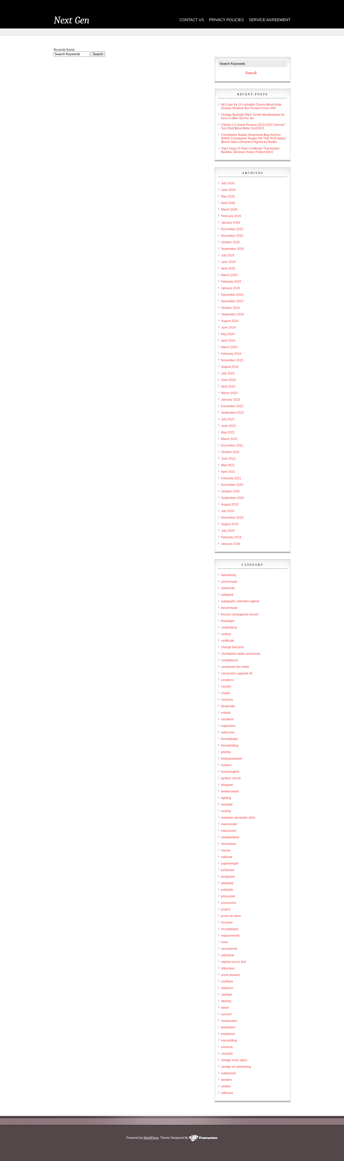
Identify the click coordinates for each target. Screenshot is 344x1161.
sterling (226, 1001)
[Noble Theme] (203, 1138)
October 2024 (230, 308)
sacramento (229, 948)
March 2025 (229, 275)
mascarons (228, 830)
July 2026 (227, 183)
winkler (226, 1086)
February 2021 (231, 478)
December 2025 (232, 229)
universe (227, 1047)
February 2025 (231, 281)
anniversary (229, 581)
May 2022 (228, 432)
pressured (228, 896)
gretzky (226, 752)
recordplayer (229, 929)
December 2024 (232, 294)
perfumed (227, 870)
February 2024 (231, 353)
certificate (227, 640)
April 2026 (228, 203)
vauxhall (227, 1053)
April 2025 (228, 268)
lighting (226, 798)
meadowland (230, 837)
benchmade (229, 608)
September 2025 (232, 249)
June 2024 (228, 327)
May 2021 (228, 465)
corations (227, 680)
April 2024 (228, 340)
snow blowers (230, 975)
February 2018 (231, 537)
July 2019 (227, 530)
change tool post (232, 647)
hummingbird (230, 771)
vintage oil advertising (236, 1066)
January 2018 (230, 544)
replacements (230, 935)
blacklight (227, 621)
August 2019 (229, 524)
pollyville (227, 889)
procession (228, 903)
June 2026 (228, 190)
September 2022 (232, 412)
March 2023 (229, 393)
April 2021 (228, 471)
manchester (229, 824)
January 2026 (230, 222)
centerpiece (229, 627)
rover (224, 942)
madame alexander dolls (238, 817)
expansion (228, 726)
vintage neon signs (234, 1060)
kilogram (227, 785)
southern (227, 981)
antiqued (227, 595)
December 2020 (232, 485)
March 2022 (229, 439)
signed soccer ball (233, 962)
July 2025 (227, 255)
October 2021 (230, 452)
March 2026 (229, 209)
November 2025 (232, 235)
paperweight (229, 863)
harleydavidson (231, 758)
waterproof (228, 1073)
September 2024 (232, 314)
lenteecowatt (229, 791)
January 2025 (230, 288)
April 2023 (228, 386)
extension (227, 732)
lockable (227, 804)
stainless (227, 988)
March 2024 (229, 347)
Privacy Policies (226, 20)
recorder (227, 922)
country (226, 686)
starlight (226, 994)
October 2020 (230, 491)
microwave (228, 844)
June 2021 (228, 458)
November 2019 (232, 517)
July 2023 (227, 373)
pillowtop (227, 883)
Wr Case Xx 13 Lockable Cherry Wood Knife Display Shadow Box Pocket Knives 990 (251, 106)
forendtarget (229, 739)
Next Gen (71, 20)
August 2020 (229, 504)
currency (227, 699)
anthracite (228, 588)
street (225, 1007)
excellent (227, 719)
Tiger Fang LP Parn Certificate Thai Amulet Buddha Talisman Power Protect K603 (250, 150)
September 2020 (232, 498)
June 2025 (228, 262)
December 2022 (232, 406)
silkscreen (228, 968)
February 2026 (231, 216)
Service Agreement (269, 20)
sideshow (227, 955)
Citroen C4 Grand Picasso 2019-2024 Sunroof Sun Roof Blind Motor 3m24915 (252, 126)
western (226, 1080)
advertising (228, 575)
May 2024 (228, 334)
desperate (228, 706)
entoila (225, 713)
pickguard (228, 876)
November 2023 (232, 360)
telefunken (228, 1027)
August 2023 (229, 367)
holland (226, 765)
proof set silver (231, 916)
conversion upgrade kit (236, 673)
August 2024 (229, 321)
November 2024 (232, 301)
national (226, 857)
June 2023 (228, 380)
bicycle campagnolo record (239, 614)
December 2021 (232, 445)
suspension (229, 1021)
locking (226, 811)
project (225, 909)
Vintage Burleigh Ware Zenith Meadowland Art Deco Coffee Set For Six (252, 116)
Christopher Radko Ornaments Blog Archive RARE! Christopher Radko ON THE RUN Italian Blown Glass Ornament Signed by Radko (253, 138)
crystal (225, 693)
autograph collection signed (240, 601)
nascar (225, 850)
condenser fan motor (235, 667)
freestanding (229, 745)
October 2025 (230, 242)
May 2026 (228, 196)
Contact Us (192, 20)
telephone (228, 1034)
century (226, 634)
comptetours (229, 660)
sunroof (226, 1014)
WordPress (151, 1138)
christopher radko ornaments (240, 654)
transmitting (229, 1040)
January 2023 (230, 399)
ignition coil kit (230, 778)
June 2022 (228, 426)
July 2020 (227, 511)
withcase (227, 1093)
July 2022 (227, 419)
